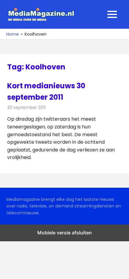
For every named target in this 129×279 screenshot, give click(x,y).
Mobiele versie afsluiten (64, 233)
